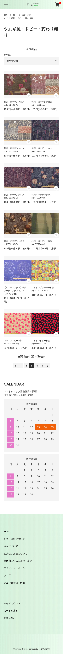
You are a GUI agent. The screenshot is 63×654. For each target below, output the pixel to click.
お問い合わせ (11, 618)
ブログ (7, 575)
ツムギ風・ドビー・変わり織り (21, 18)
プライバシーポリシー (15, 568)
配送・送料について (14, 539)
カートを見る (11, 610)
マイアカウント (12, 603)
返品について (11, 546)
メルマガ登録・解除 (14, 582)
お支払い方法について (15, 553)
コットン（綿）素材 (22, 15)
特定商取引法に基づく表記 (18, 561)
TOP (6, 15)
